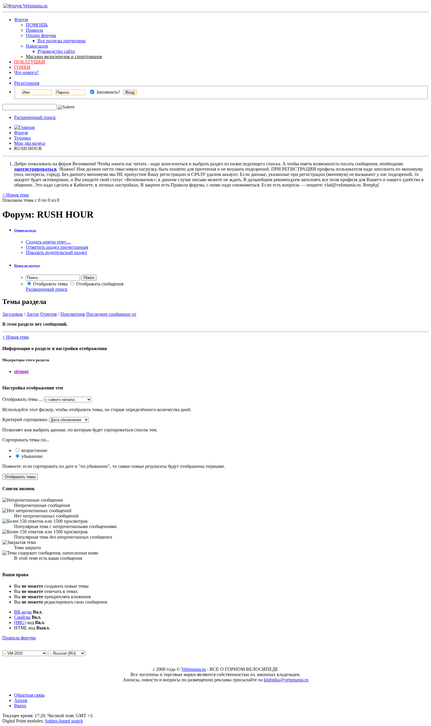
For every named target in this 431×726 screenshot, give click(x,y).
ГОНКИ (22, 67)
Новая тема (15, 194)
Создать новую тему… (48, 241)
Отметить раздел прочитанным (57, 247)
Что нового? (26, 72)
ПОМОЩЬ (37, 24)
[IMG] (20, 622)
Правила (34, 30)
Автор (32, 314)
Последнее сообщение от (111, 314)
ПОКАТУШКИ (29, 61)
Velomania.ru (193, 669)
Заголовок (12, 314)
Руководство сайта (56, 51)
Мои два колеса (29, 143)
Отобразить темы (50, 283)
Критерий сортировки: (25, 419)
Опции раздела (25, 230)
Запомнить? (107, 92)
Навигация (37, 45)
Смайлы (22, 617)
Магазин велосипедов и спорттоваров (64, 56)
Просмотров (72, 314)
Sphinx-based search (64, 720)
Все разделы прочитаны (62, 40)
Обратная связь (29, 695)
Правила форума (19, 637)
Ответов (48, 314)
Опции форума (41, 35)
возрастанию (33, 450)
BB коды (23, 611)
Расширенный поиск (35, 117)
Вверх (20, 705)
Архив (20, 700)
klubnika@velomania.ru (286, 679)
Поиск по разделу (27, 265)
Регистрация (26, 82)
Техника (22, 137)
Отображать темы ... (22, 399)
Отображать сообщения (99, 283)
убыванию (31, 456)
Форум (21, 19)
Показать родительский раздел (56, 252)
